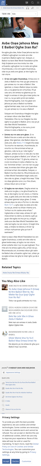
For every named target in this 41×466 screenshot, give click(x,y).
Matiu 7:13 (21, 143)
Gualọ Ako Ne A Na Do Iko (12, 388)
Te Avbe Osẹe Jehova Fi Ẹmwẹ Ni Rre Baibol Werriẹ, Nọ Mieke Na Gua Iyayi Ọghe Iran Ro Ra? (24, 293)
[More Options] (38, 8)
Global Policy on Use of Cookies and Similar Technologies (20, 447)
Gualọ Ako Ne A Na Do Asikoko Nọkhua (17, 392)
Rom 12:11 (9, 205)
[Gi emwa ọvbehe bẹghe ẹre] (33, 8)
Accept (6, 461)
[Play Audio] (28, 8)
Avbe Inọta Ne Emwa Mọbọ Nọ (13, 8)
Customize (26, 461)
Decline (15, 461)
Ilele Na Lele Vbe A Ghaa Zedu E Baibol (21, 317)
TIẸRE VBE (6, 14)
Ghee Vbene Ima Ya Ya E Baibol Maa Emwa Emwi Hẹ (23, 339)
